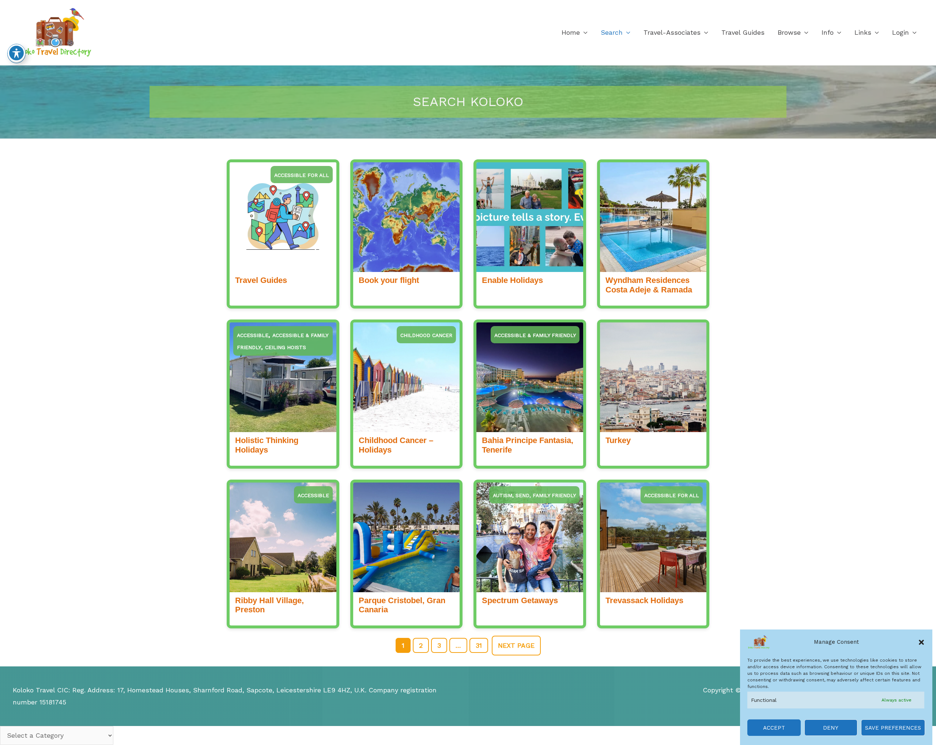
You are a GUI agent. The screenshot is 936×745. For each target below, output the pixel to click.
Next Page (516, 645)
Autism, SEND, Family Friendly (534, 495)
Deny (830, 728)
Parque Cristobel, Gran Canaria (402, 605)
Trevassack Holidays (644, 600)
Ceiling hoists (285, 347)
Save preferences (893, 728)
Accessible (252, 335)
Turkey (618, 440)
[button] (921, 642)
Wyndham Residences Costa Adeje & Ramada (648, 285)
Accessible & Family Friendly (535, 335)
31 (479, 645)
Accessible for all (301, 175)
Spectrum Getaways (520, 600)
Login (900, 32)
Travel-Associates (672, 32)
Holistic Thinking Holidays (266, 445)
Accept (774, 728)
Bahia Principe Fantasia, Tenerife (527, 445)
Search (612, 32)
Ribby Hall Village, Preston (269, 605)
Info (828, 32)
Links (862, 32)
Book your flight (389, 280)
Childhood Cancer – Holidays (396, 445)
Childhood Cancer (426, 335)
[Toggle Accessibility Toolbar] (16, 53)
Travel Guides (743, 32)
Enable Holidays (512, 280)
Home (571, 32)
